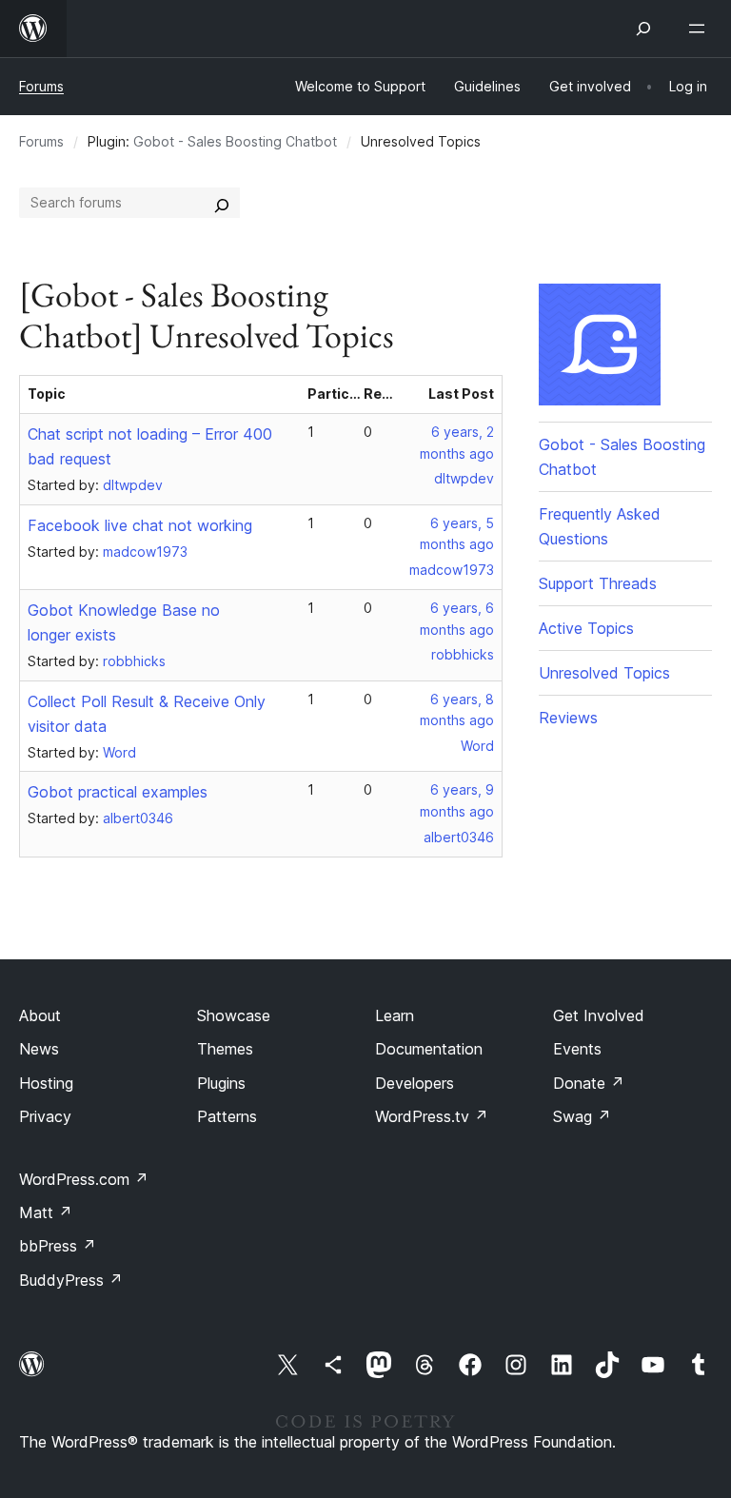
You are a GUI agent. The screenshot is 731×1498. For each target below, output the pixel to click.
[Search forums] (222, 202)
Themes (225, 1048)
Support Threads (598, 583)
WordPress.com (83, 1179)
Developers (414, 1083)
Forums (41, 86)
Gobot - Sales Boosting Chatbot (235, 141)
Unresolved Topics (604, 672)
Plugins (221, 1083)
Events (577, 1048)
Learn (394, 1015)
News (39, 1048)
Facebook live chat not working (140, 525)
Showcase (233, 1015)
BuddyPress (71, 1280)
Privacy (45, 1116)
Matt (45, 1212)
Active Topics (586, 628)
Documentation (429, 1048)
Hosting (46, 1083)
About (40, 1015)
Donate (588, 1083)
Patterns (227, 1116)
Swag (582, 1116)
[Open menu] (700, 28)
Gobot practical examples (117, 791)
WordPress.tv (431, 1116)
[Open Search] (643, 28)
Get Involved (598, 1015)
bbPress (57, 1245)
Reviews (568, 717)
